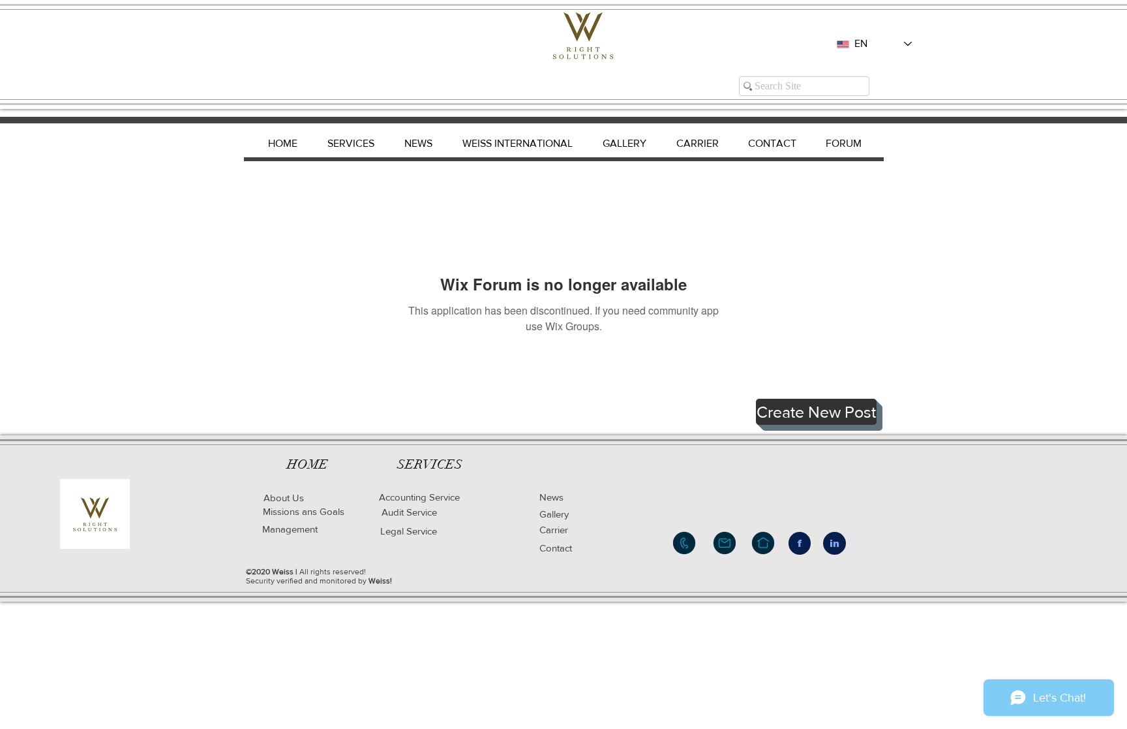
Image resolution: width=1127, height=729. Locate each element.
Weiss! (380, 580)
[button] (816, 412)
